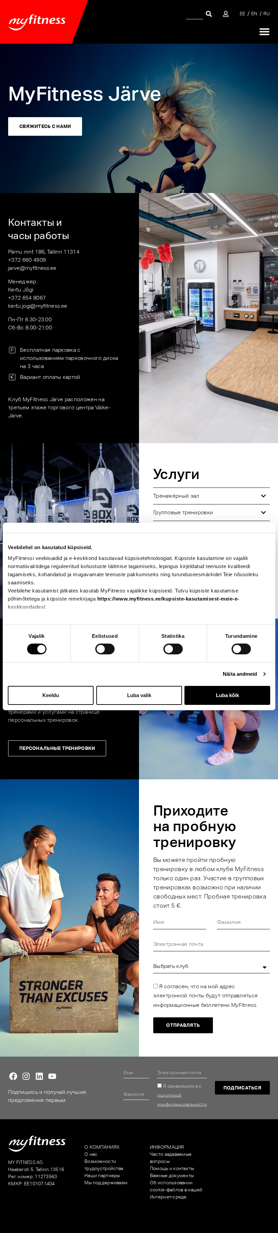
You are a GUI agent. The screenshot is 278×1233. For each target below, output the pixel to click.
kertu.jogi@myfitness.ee (37, 306)
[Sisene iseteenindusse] (226, 14)
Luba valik (139, 695)
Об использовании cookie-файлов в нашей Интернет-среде (176, 1189)
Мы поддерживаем (105, 1182)
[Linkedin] (39, 1076)
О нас (90, 1154)
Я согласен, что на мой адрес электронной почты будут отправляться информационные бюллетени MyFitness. (205, 995)
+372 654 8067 (27, 298)
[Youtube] (52, 1076)
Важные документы (172, 1175)
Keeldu (50, 695)
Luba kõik (227, 695)
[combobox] (194, 13)
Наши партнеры (102, 1175)
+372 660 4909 (27, 260)
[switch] (105, 649)
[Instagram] (26, 1076)
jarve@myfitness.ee (32, 268)
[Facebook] (13, 1076)
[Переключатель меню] (264, 31)
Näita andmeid (240, 674)
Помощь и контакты (172, 1168)
